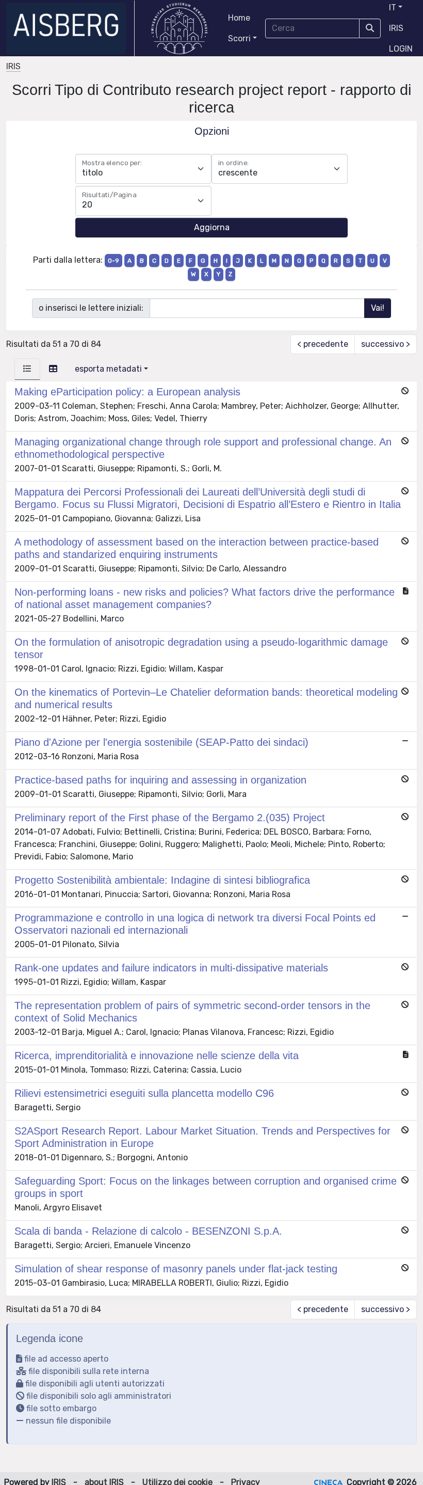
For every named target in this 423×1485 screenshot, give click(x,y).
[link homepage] (70, 28)
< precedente (322, 344)
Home (239, 18)
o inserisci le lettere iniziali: (91, 308)
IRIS (396, 28)
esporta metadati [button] (108, 369)
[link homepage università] (179, 28)
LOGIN (401, 49)
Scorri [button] (239, 38)
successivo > (385, 344)
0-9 (113, 260)
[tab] (27, 369)
